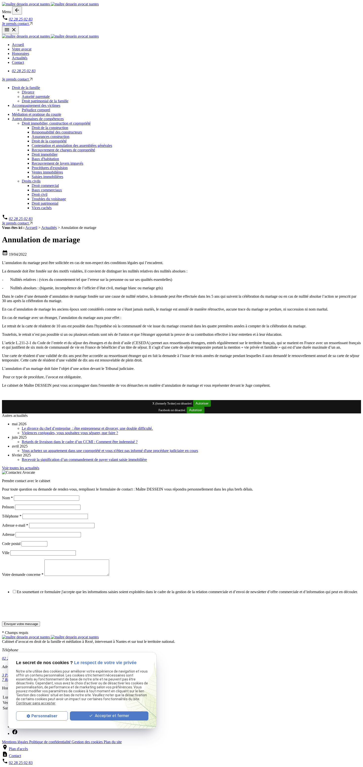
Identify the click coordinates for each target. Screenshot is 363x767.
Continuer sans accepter (36, 703)
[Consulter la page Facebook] (15, 733)
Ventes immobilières (47, 172)
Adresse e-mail (15, 525)
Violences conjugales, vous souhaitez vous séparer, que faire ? (70, 433)
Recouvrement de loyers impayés (57, 163)
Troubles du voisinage (49, 199)
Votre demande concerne (22, 574)
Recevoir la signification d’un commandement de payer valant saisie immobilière (84, 459)
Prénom (8, 507)
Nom (7, 498)
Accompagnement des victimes (36, 105)
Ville (5, 553)
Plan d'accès (18, 749)
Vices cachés (42, 208)
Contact (18, 62)
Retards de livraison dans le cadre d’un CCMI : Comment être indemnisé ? (80, 442)
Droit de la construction (50, 128)
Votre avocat (21, 49)
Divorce (28, 92)
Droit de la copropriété (49, 141)
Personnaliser (44, 716)
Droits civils (31, 181)
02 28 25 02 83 (21, 19)
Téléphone (11, 516)
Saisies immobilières (47, 177)
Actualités (19, 58)
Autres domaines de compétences (38, 119)
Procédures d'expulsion (50, 168)
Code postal (11, 543)
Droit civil (39, 194)
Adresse (8, 534)
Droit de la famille (26, 88)
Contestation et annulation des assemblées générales (72, 145)
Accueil (18, 45)
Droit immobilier (45, 154)
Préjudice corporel (36, 110)
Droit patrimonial (45, 203)
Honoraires (20, 53)
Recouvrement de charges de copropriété (63, 150)
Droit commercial (45, 185)
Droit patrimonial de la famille (45, 101)
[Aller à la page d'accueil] (181, 4)
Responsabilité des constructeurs (57, 132)
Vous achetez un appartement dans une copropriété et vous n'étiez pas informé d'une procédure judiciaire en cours (110, 451)
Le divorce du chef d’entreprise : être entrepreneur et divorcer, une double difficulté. (87, 428)
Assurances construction (50, 137)
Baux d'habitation (45, 159)
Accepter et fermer (111, 715)
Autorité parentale (36, 96)
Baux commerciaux (47, 190)
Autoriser (202, 403)
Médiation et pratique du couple (36, 114)
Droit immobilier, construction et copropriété (56, 123)
